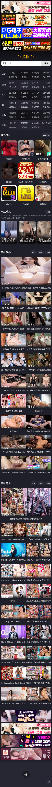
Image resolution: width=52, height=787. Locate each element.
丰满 (33, 483)
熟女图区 (35, 107)
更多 (48, 252)
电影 (4, 94)
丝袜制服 (24, 87)
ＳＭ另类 (46, 87)
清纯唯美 (24, 107)
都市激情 (12, 113)
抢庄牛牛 (46, 77)
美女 (33, 252)
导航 (4, 124)
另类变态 (46, 97)
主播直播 (35, 87)
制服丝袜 (12, 97)
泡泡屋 (24, 127)
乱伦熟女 (35, 97)
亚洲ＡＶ (12, 82)
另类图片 (46, 107)
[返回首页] (48, 781)
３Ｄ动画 (46, 82)
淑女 (41, 483)
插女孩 (13, 123)
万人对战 (35, 72)
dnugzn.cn (26, 56)
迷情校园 (12, 117)
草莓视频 (35, 123)
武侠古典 (46, 113)
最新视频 (6, 252)
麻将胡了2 (13, 77)
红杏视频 (12, 127)
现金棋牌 (35, 77)
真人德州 (24, 72)
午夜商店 (24, 123)
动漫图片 (46, 103)
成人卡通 (35, 93)
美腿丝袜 (12, 107)
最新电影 (6, 483)
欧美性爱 (46, 93)
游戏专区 (46, 72)
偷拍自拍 (24, 93)
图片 (4, 104)
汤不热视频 (46, 123)
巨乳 (41, 252)
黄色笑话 (35, 117)
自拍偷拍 (24, 82)
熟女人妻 (12, 87)
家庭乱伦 (24, 113)
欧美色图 (35, 103)
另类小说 (24, 117)
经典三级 (24, 97)
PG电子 (13, 72)
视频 (4, 84)
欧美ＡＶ (35, 82)
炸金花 (24, 77)
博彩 (4, 74)
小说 (4, 114)
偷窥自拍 (12, 103)
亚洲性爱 (12, 93)
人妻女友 (35, 113)
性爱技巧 (46, 117)
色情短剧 (35, 127)
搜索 (46, 63)
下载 (48, 212)
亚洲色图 (24, 103)
